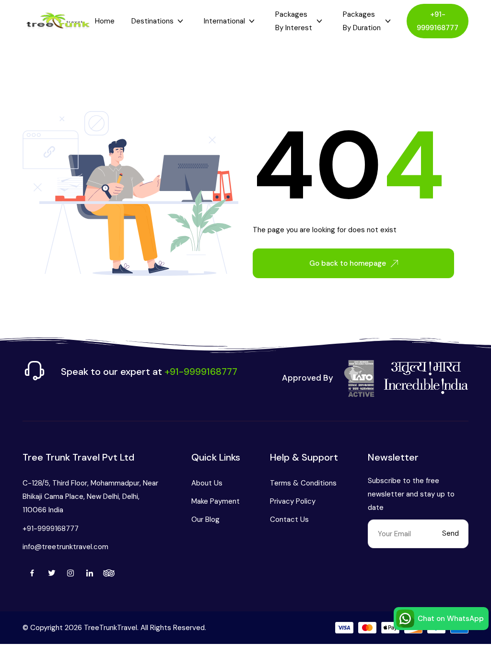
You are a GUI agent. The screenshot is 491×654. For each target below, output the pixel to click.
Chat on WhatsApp (451, 618)
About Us (206, 483)
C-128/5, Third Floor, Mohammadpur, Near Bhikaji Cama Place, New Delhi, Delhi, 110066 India (90, 496)
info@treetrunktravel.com (65, 547)
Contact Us (289, 519)
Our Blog (205, 519)
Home (105, 21)
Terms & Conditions (303, 483)
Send (450, 533)
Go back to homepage (347, 263)
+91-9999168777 (437, 21)
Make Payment (215, 501)
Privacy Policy (293, 501)
